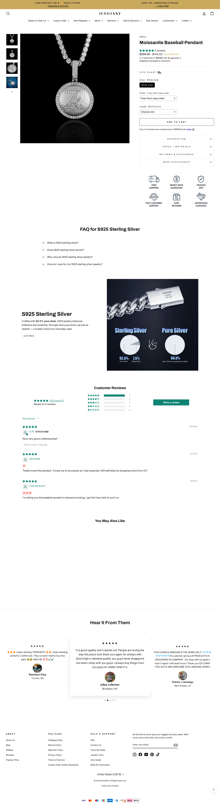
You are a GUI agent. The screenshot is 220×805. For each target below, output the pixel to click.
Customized (169, 20)
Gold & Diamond (131, 20)
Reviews (10, 755)
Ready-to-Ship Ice (37, 20)
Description (176, 139)
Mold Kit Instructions (100, 765)
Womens (111, 20)
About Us (10, 740)
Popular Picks (12, 760)
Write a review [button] (171, 402)
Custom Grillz (60, 20)
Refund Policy (55, 745)
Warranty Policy (55, 750)
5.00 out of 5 (57, 400)
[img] (30, 426)
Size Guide (96, 760)
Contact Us (96, 745)
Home (142, 37)
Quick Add (31, 576)
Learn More (28, 336)
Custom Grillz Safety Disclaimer (63, 765)
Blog (8, 745)
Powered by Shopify (110, 786)
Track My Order (98, 750)
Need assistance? (177, 162)
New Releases (81, 20)
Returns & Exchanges (177, 154)
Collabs (185, 20)
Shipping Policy (55, 740)
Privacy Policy (55, 755)
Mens (98, 20)
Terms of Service (56, 760)
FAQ (92, 740)
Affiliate (9, 750)
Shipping (143, 61)
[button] (146, 50)
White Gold (147, 85)
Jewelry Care (97, 755)
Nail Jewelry (152, 20)
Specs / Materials (177, 146)
